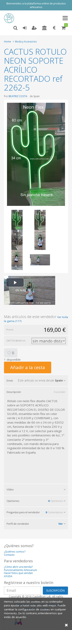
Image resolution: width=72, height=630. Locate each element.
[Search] (15, 28)
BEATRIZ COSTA (18, 96)
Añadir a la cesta (27, 367)
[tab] (36, 380)
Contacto (9, 555)
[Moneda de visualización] (54, 28)
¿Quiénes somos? (14, 551)
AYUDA (8, 576)
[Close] (66, 625)
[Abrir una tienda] (44, 28)
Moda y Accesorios (26, 41)
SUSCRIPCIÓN (55, 590)
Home (7, 41)
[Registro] (34, 28)
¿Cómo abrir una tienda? (18, 567)
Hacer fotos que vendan (18, 573)
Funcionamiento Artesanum (20, 570)
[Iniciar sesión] (24, 28)
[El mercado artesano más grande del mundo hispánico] (10, 18)
